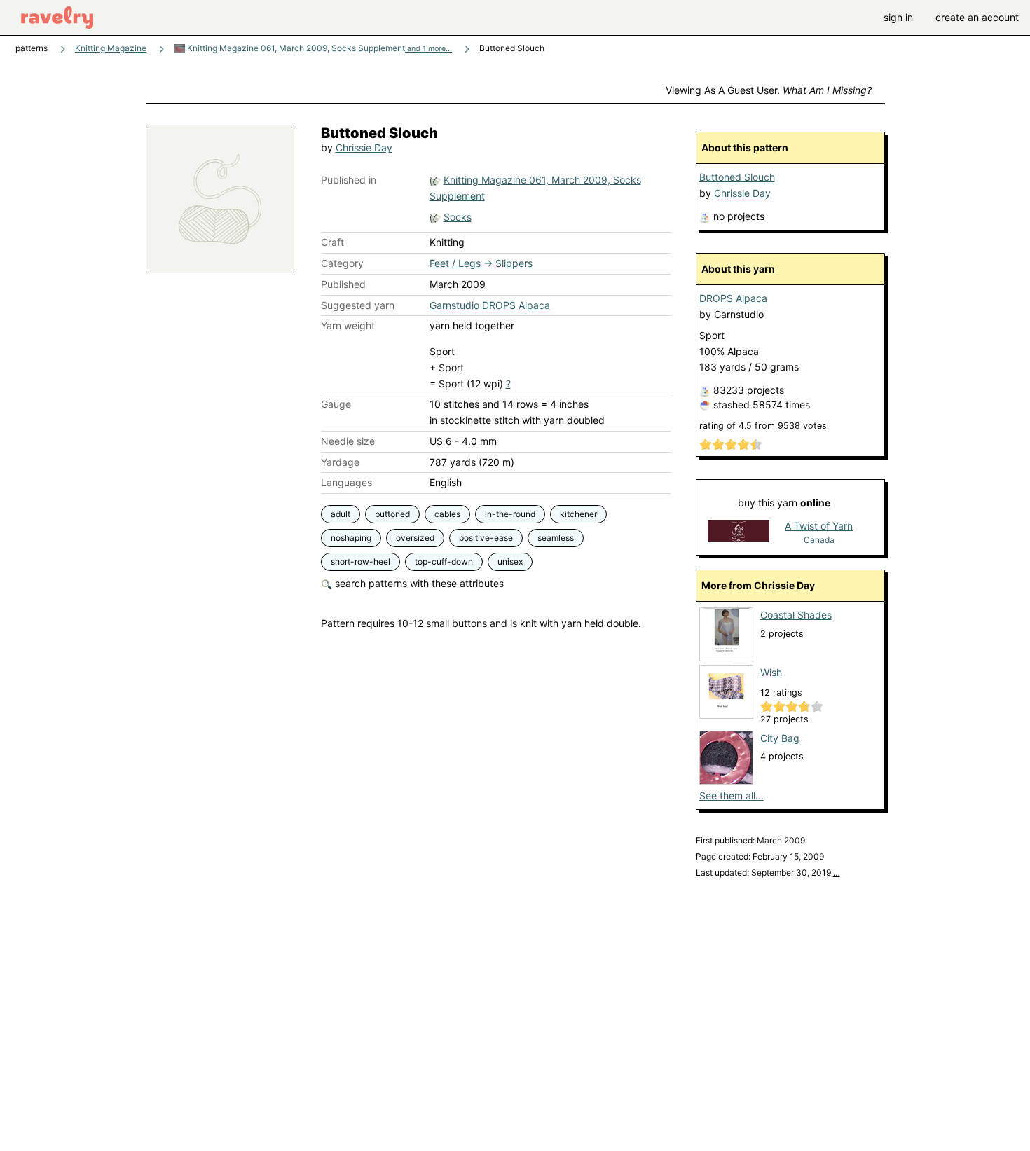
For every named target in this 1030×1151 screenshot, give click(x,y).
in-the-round (510, 514)
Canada (819, 540)
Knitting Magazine (110, 48)
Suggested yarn (357, 305)
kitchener (578, 514)
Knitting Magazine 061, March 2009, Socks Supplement (318, 48)
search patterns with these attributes (418, 583)
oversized (415, 537)
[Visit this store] (738, 532)
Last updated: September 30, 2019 (768, 872)
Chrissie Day (364, 147)
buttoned (392, 514)
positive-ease (486, 537)
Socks (458, 217)
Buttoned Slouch (737, 177)
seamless (555, 537)
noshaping (351, 537)
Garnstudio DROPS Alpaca (490, 305)
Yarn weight (348, 325)
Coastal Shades (796, 615)
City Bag (779, 738)
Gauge (336, 404)
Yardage (340, 462)
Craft (332, 242)
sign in (898, 17)
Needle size (348, 441)
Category (342, 263)
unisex (510, 561)
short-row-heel (360, 561)
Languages (346, 482)
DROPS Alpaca (733, 298)
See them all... (731, 795)
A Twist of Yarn (819, 526)
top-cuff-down (444, 561)
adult (340, 514)
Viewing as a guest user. (769, 90)
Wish (771, 672)
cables (447, 514)
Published (343, 284)
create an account (977, 17)
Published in (348, 180)
